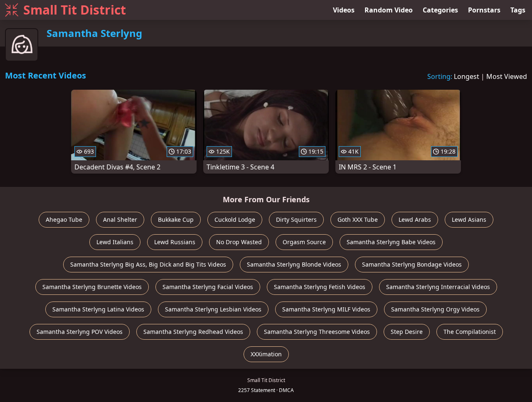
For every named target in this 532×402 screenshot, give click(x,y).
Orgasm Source (304, 242)
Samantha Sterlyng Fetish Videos (319, 287)
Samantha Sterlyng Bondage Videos (412, 264)
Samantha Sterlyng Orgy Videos (435, 309)
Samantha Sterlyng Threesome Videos (317, 332)
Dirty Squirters (296, 219)
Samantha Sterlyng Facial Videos (208, 287)
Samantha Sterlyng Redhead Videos (193, 332)
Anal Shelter (120, 219)
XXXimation (266, 354)
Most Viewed (506, 76)
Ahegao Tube (64, 219)
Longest (466, 76)
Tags (517, 10)
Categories (440, 10)
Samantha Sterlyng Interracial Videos (438, 287)
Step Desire (407, 332)
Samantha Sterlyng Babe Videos (391, 242)
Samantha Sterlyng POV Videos (80, 332)
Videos (344, 10)
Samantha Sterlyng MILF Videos (326, 309)
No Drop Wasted (239, 242)
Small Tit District (74, 9)
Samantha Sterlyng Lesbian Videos (213, 309)
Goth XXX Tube (357, 219)
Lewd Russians (174, 242)
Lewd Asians (469, 219)
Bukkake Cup (176, 219)
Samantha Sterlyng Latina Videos (98, 309)
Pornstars (484, 10)
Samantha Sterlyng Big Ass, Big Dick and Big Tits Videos (148, 264)
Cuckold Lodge (234, 219)
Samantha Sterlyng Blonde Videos (294, 264)
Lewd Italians (114, 242)
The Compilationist (469, 332)
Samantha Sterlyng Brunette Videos (92, 287)
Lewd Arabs (415, 219)
